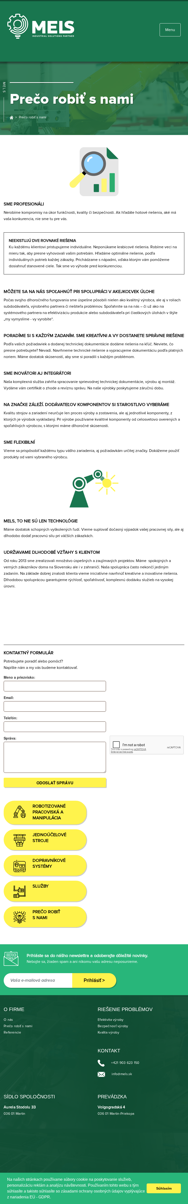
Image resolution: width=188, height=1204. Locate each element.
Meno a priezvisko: (19, 677)
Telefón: (10, 717)
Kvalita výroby (108, 1032)
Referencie (12, 1032)
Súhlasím (164, 1188)
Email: (9, 697)
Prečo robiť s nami (18, 1026)
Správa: (10, 738)
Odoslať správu (54, 783)
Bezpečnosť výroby (113, 1026)
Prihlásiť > (94, 980)
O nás (8, 1020)
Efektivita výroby (111, 1020)
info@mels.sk (122, 1074)
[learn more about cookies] (52, 1197)
